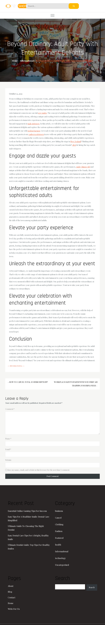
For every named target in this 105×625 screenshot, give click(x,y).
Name (8, 438)
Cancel (58, 517)
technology (60, 558)
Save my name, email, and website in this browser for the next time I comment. (39, 470)
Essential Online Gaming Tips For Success (27, 511)
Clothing (59, 524)
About (10, 586)
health (58, 544)
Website (8, 460)
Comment (9, 409)
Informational (16, 366)
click (74, 145)
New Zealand (75, 141)
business (59, 511)
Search (91, 587)
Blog (10, 591)
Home (10, 603)
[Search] (74, 6)
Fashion (58, 531)
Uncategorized (62, 565)
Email (8, 449)
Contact (11, 597)
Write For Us (14, 609)
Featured (59, 538)
